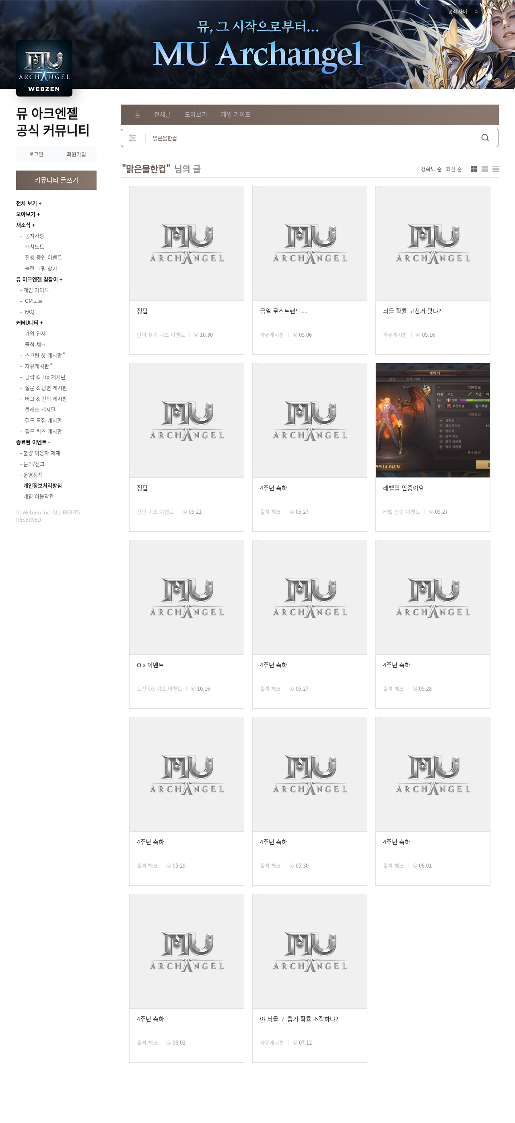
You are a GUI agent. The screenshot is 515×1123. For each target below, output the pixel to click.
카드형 (474, 169)
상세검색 (133, 138)
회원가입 (76, 154)
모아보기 (25, 214)
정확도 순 (431, 169)
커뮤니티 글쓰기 (56, 180)
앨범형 (485, 169)
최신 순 (454, 169)
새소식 (23, 224)
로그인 (36, 154)
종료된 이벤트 (31, 442)
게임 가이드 (236, 114)
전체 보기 (26, 203)
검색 (485, 138)
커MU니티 (27, 322)
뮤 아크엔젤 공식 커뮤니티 (53, 121)
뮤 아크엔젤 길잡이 (37, 279)
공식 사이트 (460, 11)
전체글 (162, 114)
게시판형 (495, 169)
